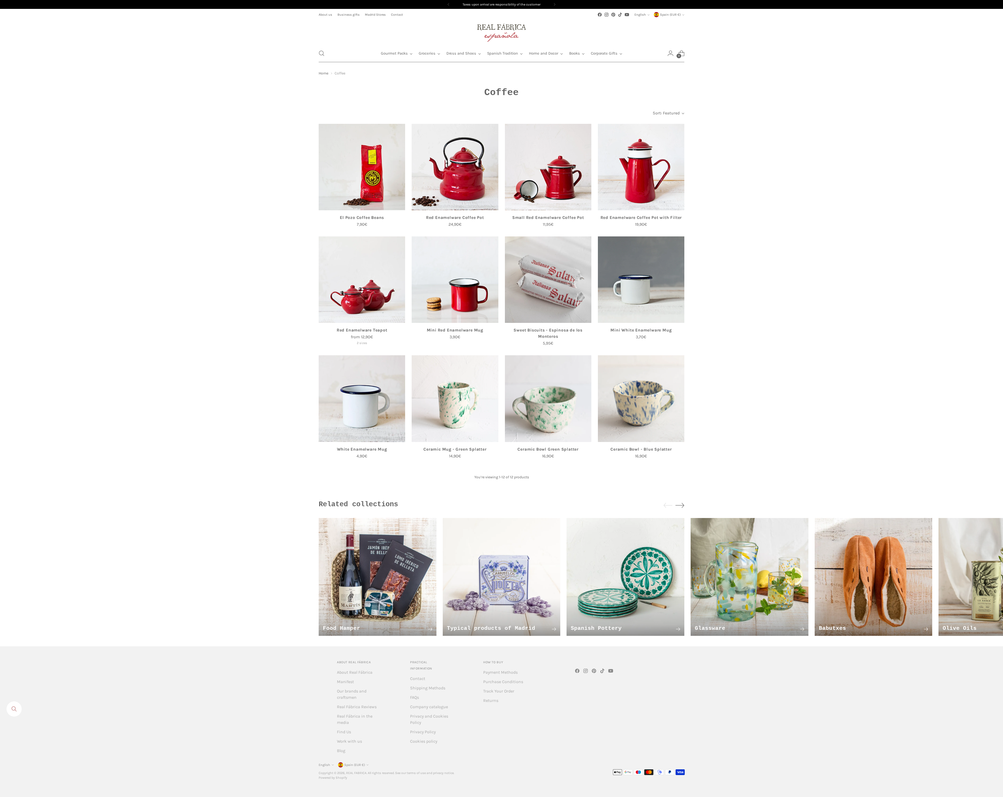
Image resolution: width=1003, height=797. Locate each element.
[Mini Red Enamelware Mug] (455, 279)
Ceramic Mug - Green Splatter (454, 449)
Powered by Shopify (333, 777)
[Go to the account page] (670, 53)
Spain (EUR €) (670, 14)
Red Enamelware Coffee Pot (455, 217)
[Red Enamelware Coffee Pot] (455, 167)
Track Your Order (498, 691)
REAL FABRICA (356, 773)
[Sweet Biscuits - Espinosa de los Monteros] (548, 279)
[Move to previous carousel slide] (667, 505)
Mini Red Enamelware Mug (455, 330)
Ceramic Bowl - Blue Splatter (641, 449)
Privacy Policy (423, 731)
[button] (321, 53)
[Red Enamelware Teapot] (362, 279)
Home (323, 73)
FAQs (414, 697)
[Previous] (448, 4)
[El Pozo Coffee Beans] (362, 167)
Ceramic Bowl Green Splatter (548, 449)
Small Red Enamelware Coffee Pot (548, 217)
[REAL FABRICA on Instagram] (606, 14)
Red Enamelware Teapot (362, 330)
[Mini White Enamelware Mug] (641, 279)
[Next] (554, 4)
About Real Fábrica (354, 672)
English (640, 14)
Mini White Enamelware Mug (641, 330)
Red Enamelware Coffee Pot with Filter (641, 217)
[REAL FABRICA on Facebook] (599, 14)
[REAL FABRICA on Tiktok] (620, 14)
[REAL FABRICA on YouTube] (627, 14)
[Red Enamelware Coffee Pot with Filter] (641, 167)
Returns (490, 700)
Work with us (349, 741)
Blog (341, 750)
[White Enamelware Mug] (362, 398)
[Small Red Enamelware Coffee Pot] (548, 167)
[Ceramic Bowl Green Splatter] (548, 398)
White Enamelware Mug (362, 449)
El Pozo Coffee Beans (362, 217)
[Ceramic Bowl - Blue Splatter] (641, 398)
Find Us (344, 731)
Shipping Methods (427, 687)
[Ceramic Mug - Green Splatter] (455, 398)
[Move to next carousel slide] (679, 505)
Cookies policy (423, 741)
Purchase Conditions (503, 681)
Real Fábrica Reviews (357, 706)
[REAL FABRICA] (501, 31)
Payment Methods (500, 672)
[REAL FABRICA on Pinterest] (613, 14)
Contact (417, 678)
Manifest (345, 681)
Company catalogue (429, 706)
